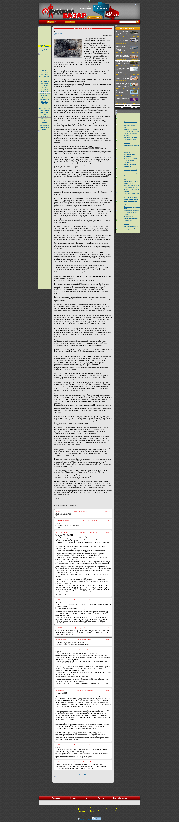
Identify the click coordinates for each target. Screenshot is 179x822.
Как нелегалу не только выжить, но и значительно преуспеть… (130, 141)
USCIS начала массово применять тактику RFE (123, 77)
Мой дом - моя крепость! (131, 129)
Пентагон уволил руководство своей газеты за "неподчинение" (121, 49)
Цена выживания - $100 (131, 116)
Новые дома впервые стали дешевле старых (122, 56)
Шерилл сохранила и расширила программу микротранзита (122, 40)
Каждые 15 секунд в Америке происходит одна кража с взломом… (131, 133)
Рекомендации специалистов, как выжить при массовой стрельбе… (131, 170)
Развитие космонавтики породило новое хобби (123, 62)
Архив (87, 22)
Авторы (101, 798)
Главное (44, 22)
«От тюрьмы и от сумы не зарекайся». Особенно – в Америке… (130, 125)
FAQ (87, 798)
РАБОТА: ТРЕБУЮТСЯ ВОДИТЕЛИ (44, 73)
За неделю (134, 107)
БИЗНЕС (44, 123)
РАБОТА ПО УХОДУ (44, 77)
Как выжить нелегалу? (131, 137)
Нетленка (73, 798)
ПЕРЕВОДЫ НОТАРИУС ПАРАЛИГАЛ (44, 87)
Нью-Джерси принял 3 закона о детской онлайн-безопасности (122, 85)
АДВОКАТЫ (44, 50)
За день (121, 107)
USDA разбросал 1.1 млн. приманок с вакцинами (122, 92)
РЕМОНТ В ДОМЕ (44, 93)
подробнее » (135, 36)
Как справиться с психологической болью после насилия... (131, 222)
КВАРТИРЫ (44, 118)
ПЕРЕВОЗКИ (44, 91)
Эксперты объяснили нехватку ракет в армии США (122, 33)
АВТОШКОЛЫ (44, 106)
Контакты (79, 22)
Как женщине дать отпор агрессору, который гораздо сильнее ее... (131, 150)
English (51, 22)
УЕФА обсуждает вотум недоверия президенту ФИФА (122, 100)
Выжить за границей (130, 174)
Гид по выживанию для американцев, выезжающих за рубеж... (131, 177)
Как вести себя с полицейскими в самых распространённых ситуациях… (132, 212)
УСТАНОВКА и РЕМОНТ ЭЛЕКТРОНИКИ (44, 98)
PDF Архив (44, 46)
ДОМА (44, 121)
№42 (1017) (58, 34)
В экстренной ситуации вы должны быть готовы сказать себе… (131, 202)
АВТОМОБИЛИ (44, 125)
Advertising (70, 22)
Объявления (60, 22)
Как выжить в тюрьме (130, 122)
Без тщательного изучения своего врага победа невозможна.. (131, 160)
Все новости (128, 105)
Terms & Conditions (120, 798)
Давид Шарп (107, 35)
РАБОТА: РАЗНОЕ (44, 79)
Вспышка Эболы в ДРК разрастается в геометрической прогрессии (122, 70)
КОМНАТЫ (44, 116)
